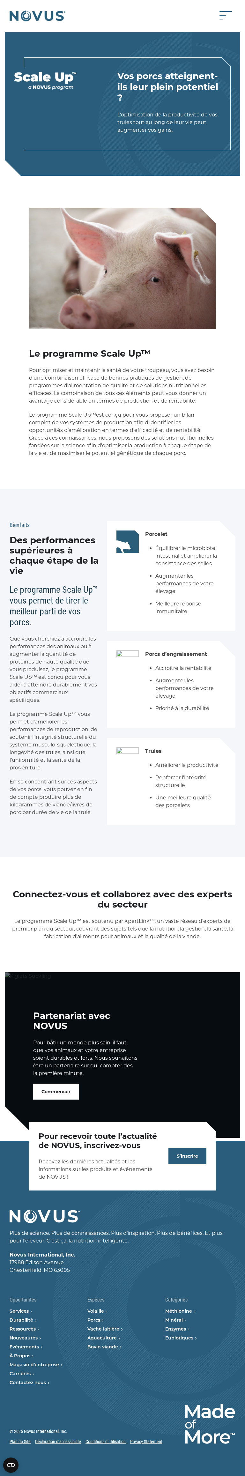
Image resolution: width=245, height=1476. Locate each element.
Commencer (56, 1091)
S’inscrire (187, 1156)
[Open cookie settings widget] (11, 1465)
